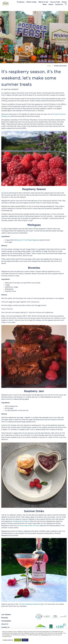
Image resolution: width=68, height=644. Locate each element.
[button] (66, 4)
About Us (4, 624)
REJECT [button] (25, 639)
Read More (44, 634)
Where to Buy (31, 2)
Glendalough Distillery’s (21, 521)
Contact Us (59, 4)
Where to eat (43, 2)
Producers (21, 2)
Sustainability (6, 621)
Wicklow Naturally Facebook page (31, 604)
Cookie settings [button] (8, 640)
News (45, 4)
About (51, 4)
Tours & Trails (55, 2)
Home (49, 65)
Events (64, 2)
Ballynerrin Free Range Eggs (25, 240)
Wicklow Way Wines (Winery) (28, 525)
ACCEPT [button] (17, 639)
